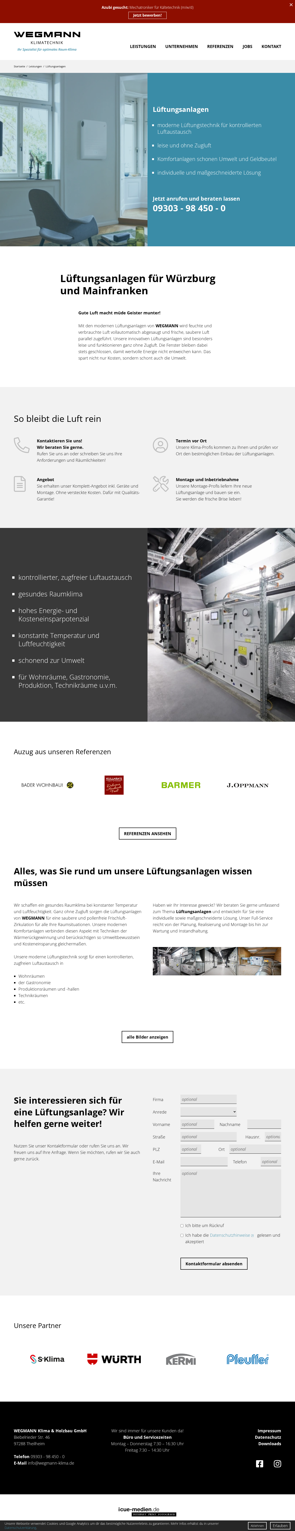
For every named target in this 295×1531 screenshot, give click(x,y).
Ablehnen (257, 1526)
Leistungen (143, 46)
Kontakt (271, 46)
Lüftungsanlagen (56, 66)
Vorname (161, 1124)
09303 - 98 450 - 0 (48, 1456)
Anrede (160, 1112)
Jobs (247, 46)
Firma (158, 1099)
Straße (159, 1137)
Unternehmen (181, 46)
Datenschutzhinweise (230, 1235)
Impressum (269, 1430)
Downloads (269, 1443)
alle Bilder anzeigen (147, 1037)
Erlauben (280, 1525)
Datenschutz (268, 1437)
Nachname (230, 1124)
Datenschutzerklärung (20, 1527)
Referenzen (220, 46)
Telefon (240, 1162)
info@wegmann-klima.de (51, 1463)
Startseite (19, 66)
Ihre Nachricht (162, 1177)
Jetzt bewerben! (147, 15)
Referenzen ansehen (147, 833)
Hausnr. (252, 1137)
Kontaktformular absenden (214, 1263)
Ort (221, 1149)
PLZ (156, 1149)
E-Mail (158, 1162)
